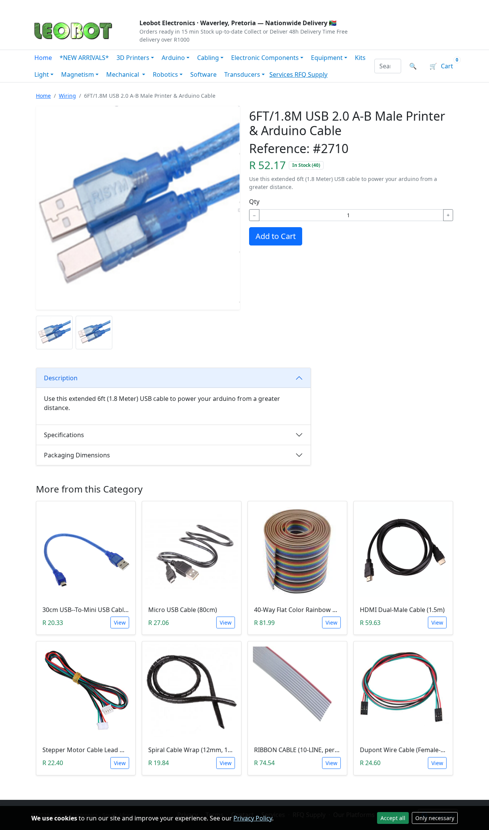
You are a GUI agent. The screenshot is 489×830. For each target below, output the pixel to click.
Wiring (67, 95)
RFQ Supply (311, 74)
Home (43, 57)
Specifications (64, 435)
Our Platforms (157, 6)
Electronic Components (265, 57)
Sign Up (445, 6)
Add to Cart (276, 236)
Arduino (173, 57)
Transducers (242, 74)
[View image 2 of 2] (94, 332)
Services (282, 74)
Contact (115, 6)
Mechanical (123, 74)
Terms (226, 6)
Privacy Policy (252, 818)
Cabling (208, 57)
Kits (360, 57)
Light (41, 74)
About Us (81, 6)
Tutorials (45, 6)
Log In (412, 6)
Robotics (165, 74)
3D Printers (133, 57)
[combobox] (388, 66)
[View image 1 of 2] (54, 332)
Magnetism (77, 74)
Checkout (376, 6)
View (120, 622)
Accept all (393, 818)
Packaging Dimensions (77, 455)
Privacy (197, 6)
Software (203, 74)
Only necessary (434, 818)
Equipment (327, 57)
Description (61, 378)
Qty (254, 201)
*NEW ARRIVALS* (84, 57)
